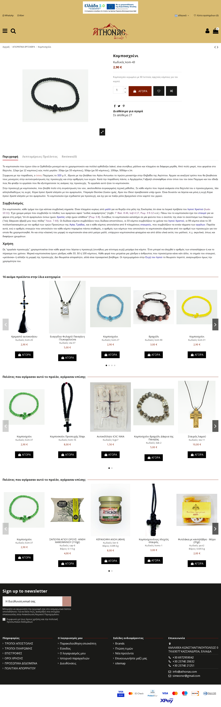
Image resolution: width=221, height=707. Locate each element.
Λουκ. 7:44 (52, 220)
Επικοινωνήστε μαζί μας (131, 658)
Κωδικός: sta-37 (67, 342)
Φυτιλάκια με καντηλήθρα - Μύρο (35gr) (197, 541)
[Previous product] (215, 47)
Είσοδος (65, 648)
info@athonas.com (185, 672)
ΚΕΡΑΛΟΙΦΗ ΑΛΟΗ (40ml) (110, 539)
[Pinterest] (124, 106)
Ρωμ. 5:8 (94, 217)
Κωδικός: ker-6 (110, 542)
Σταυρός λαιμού (197, 436)
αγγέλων (200, 224)
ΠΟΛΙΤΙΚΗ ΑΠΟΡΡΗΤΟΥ (20, 668)
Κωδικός (118, 62)
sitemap (120, 663)
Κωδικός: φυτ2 (196, 545)
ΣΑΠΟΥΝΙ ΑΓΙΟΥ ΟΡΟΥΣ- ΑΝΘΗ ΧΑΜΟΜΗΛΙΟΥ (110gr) (67, 541)
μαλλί (108, 209)
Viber (21, 15)
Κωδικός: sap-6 (67, 545)
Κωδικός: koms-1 (153, 545)
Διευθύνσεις (68, 663)
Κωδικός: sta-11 (197, 439)
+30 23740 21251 (183, 665)
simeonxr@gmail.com (186, 676)
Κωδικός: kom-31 (196, 339)
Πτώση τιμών (124, 648)
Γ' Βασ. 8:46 (121, 213)
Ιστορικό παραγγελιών (74, 658)
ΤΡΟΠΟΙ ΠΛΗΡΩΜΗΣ (18, 648)
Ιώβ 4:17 (134, 213)
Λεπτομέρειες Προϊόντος (40, 156)
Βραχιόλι (154, 336)
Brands (119, 643)
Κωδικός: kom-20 (24, 339)
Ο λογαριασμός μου (73, 653)
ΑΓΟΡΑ (142, 91)
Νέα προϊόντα (124, 653)
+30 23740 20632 (183, 661)
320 (59, 175)
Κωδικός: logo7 (110, 439)
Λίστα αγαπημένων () (207, 15)
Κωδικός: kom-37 (24, 439)
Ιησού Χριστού (195, 209)
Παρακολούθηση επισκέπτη (78, 643)
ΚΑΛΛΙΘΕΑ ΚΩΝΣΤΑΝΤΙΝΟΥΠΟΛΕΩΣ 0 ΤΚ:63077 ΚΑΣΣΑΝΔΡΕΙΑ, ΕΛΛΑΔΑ (193, 649)
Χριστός (61, 217)
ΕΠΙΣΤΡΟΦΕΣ (13, 653)
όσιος (39, 175)
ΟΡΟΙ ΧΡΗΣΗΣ (14, 658)
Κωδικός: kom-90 (153, 339)
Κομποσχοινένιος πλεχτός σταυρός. (154, 541)
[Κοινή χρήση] (115, 106)
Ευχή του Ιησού (153, 257)
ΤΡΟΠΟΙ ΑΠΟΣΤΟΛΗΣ (19, 643)
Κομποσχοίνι (110, 336)
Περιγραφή (10, 156)
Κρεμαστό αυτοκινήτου (24, 336)
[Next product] (217, 47)
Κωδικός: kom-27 (110, 339)
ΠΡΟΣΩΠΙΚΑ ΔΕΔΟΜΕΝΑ (21, 663)
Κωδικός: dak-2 (153, 442)
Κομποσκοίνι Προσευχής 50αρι (67, 436)
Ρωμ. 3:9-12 (147, 213)
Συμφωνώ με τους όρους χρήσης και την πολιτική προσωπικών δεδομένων (32, 620)
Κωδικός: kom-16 (67, 439)
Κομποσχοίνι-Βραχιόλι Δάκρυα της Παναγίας (153, 438)
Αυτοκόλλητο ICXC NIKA (110, 436)
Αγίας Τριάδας (77, 224)
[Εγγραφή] (66, 601)
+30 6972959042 (183, 657)
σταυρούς (145, 224)
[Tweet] (119, 106)
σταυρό (202, 213)
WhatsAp (9, 15)
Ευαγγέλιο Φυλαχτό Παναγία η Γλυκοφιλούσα (67, 338)
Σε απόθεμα (120, 115)
